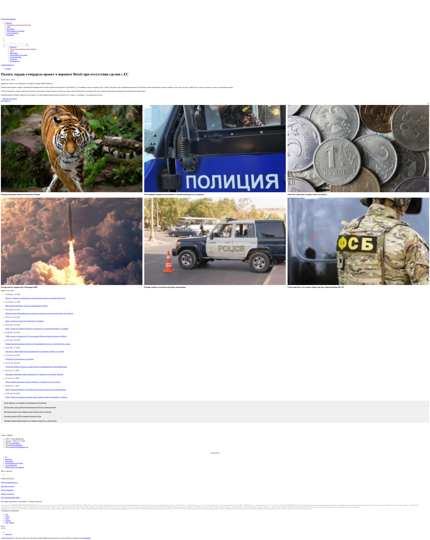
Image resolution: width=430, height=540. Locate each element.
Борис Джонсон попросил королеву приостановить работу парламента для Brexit (36, 397)
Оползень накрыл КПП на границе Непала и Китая (22, 416)
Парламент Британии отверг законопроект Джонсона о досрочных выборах (34, 374)
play (6, 514)
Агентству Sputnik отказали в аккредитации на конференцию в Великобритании (36, 367)
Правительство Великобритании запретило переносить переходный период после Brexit (39, 313)
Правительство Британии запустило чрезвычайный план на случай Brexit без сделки (37, 344)
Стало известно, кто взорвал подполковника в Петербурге (25, 403)
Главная (4, 65)
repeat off (8, 534)
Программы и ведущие (15, 31)
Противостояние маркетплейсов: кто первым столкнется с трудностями (30, 421)
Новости (8, 23)
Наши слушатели (7, 494)
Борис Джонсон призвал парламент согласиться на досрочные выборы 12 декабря (36, 329)
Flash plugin (86, 538)
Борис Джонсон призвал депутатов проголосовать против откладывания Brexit (35, 390)
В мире (8, 69)
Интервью (11, 29)
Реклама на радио (7, 486)
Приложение (15, 61)
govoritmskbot (15, 443)
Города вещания (7, 490)
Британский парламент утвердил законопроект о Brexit (26, 306)
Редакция (10, 35)
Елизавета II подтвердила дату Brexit (19, 359)
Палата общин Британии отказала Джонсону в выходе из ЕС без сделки (32, 382)
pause (7, 516)
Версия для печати (10, 99)
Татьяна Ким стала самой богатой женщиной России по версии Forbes (30, 407)
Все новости (5, 101)
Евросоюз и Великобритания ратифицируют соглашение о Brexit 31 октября (34, 351)
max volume (9, 523)
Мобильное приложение (14, 467)
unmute (8, 521)
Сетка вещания (12, 33)
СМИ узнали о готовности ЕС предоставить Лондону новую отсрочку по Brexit (36, 336)
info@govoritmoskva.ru (19, 447)
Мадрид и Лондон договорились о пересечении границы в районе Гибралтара (35, 298)
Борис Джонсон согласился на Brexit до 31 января (24, 321)
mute (7, 518)
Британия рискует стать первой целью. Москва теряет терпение (27, 412)
